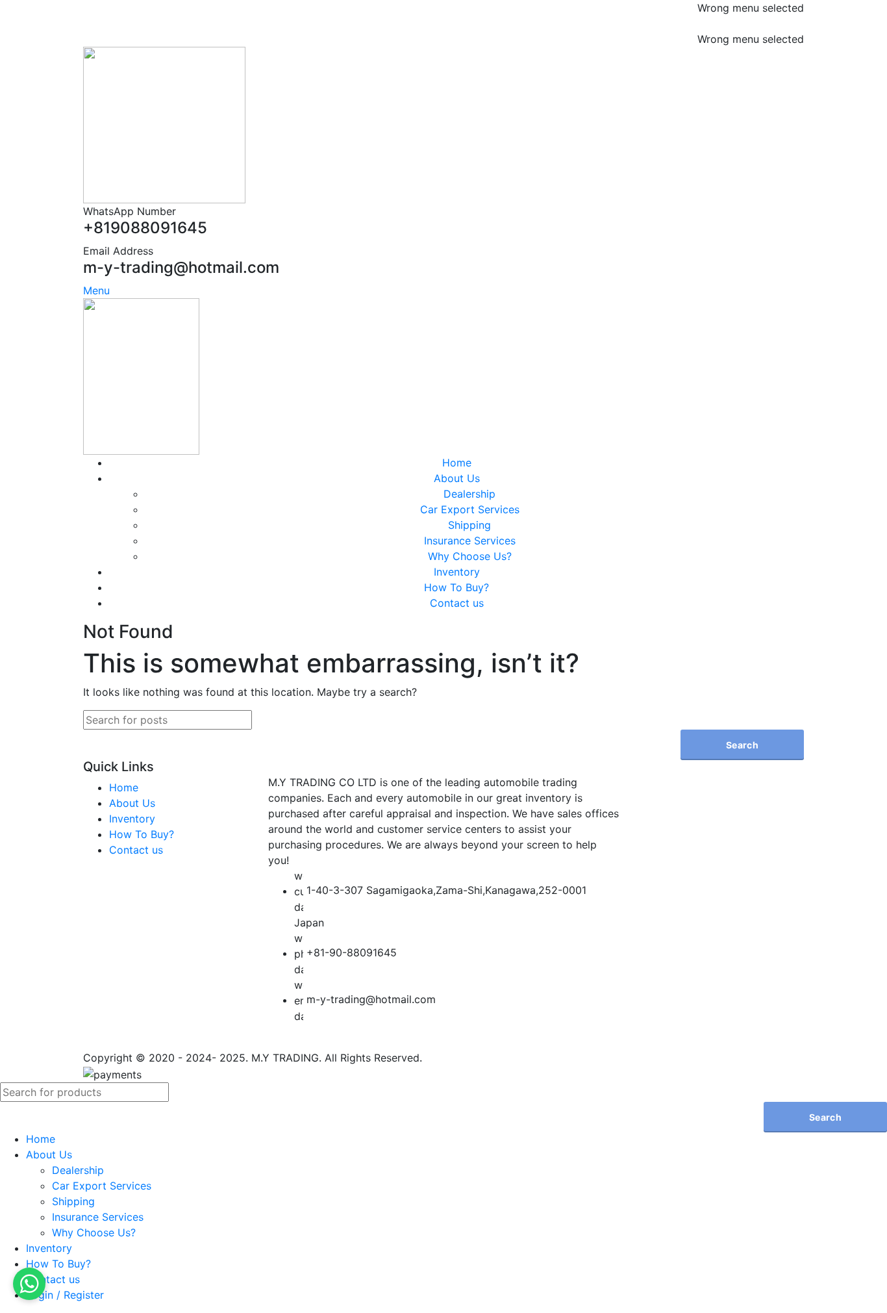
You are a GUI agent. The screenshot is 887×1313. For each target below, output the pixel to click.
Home (123, 787)
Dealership (469, 493)
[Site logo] (164, 124)
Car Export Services (469, 509)
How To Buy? (141, 834)
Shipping (469, 524)
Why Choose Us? (470, 556)
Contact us (136, 849)
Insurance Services (470, 540)
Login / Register (65, 1294)
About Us (132, 803)
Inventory (132, 818)
